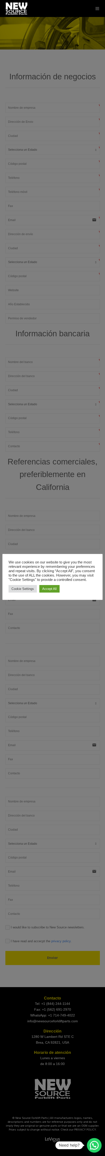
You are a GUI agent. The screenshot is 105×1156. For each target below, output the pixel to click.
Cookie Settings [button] (22, 589)
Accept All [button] (49, 589)
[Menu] (96, 8)
